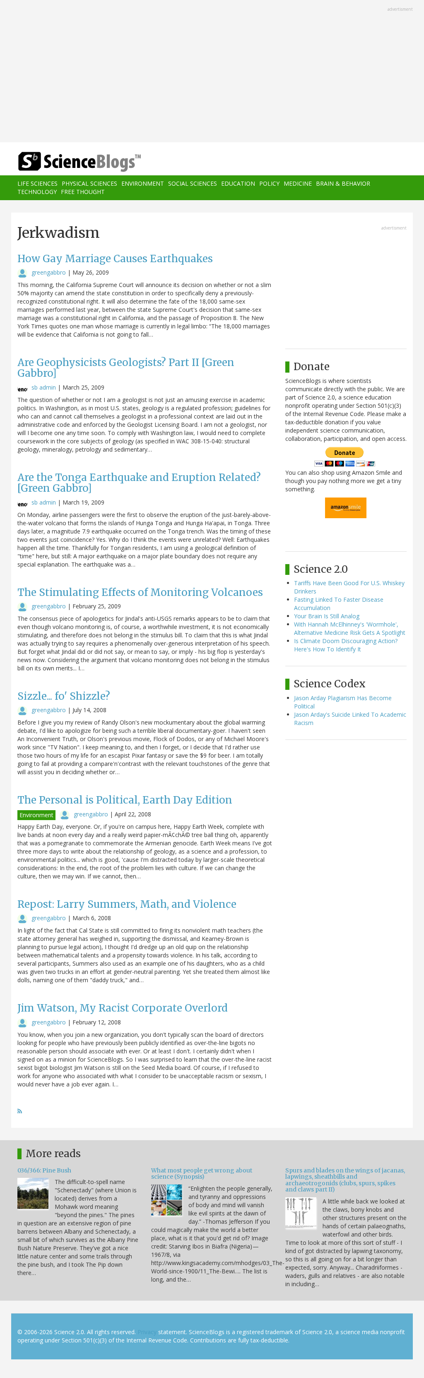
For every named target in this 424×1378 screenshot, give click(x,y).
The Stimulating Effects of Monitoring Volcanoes (140, 592)
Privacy (147, 1332)
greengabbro (48, 272)
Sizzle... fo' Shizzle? (63, 696)
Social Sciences (192, 183)
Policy (269, 183)
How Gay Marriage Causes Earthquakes (115, 258)
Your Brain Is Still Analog (326, 616)
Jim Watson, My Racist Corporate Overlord (122, 1008)
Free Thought (83, 192)
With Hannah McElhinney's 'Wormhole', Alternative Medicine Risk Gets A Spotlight (349, 628)
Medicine (298, 183)
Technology (37, 192)
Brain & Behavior (343, 183)
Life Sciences (37, 183)
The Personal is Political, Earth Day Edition (124, 800)
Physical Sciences (89, 183)
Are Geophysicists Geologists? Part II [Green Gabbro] (125, 368)
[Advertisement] (212, 72)
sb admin (43, 387)
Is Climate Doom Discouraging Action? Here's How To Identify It (346, 645)
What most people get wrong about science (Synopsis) (201, 1173)
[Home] (82, 162)
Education (238, 183)
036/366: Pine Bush (44, 1170)
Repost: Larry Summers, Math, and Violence (126, 904)
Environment (142, 183)
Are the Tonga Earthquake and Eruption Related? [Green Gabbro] (139, 483)
